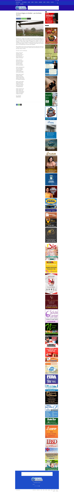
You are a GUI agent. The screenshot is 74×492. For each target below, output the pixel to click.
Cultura (52, 2)
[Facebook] (55, 0)
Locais (29, 2)
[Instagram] (56, 0)
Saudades (40, 2)
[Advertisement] (43, 8)
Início (16, 11)
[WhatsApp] (19, 105)
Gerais (32, 2)
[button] (58, 3)
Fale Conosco (24, 2)
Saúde (44, 2)
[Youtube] (58, 0)
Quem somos (18, 2)
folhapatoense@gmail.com (38, 484)
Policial (36, 2)
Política (48, 2)
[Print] (21, 105)
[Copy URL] (33, 19)
